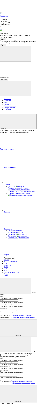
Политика (7, 109)
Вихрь (6, 268)
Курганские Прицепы (11, 272)
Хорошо (3, 39)
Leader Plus (7, 265)
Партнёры (7, 100)
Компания (7, 99)
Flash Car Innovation (10, 261)
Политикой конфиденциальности (22, 315)
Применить (4, 79)
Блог (5, 102)
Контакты (7, 104)
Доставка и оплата (10, 106)
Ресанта (6, 274)
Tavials (6, 267)
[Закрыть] (15, 53)
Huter (5, 263)
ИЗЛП (6, 270)
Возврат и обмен (9, 108)
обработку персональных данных (24, 317)
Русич (6, 276)
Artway (6, 260)
